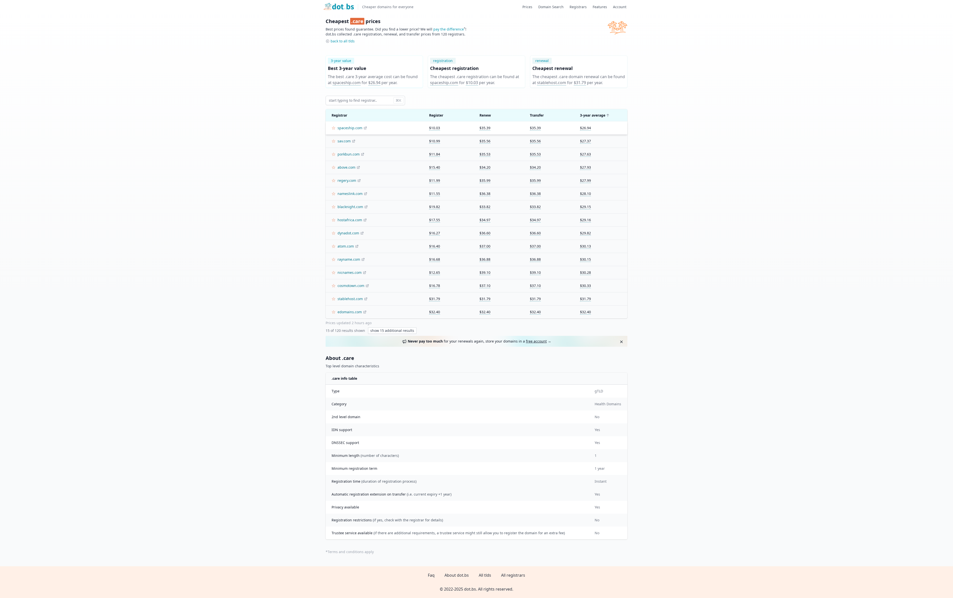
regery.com (347, 180)
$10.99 (434, 141)
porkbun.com (349, 154)
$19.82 (434, 206)
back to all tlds (343, 41)
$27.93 (585, 167)
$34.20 (484, 167)
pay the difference (448, 29)
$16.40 (434, 246)
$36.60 (484, 233)
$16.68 (434, 259)
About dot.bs (456, 575)
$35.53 (484, 154)
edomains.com (350, 312)
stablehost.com (551, 82)
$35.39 (484, 128)
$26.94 (374, 82)
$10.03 (472, 82)
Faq (431, 575)
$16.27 (434, 233)
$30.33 (585, 285)
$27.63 (585, 154)
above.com (346, 167)
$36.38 (484, 193)
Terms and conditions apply (351, 551)
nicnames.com (350, 272)
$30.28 (585, 272)
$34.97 (484, 220)
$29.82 (585, 233)
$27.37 (585, 141)
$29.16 (585, 220)
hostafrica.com (350, 220)
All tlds (485, 575)
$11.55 (434, 193)
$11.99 (434, 180)
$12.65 (434, 272)
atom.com (346, 246)
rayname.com (349, 259)
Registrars (578, 6)
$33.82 (484, 206)
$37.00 (484, 246)
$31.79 (580, 82)
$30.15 (585, 259)
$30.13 (585, 246)
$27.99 (585, 180)
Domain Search (551, 6)
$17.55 (434, 220)
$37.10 (484, 285)
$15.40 (434, 167)
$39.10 (484, 272)
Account (619, 6)
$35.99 (484, 180)
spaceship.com (347, 82)
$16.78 (434, 285)
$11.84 (434, 154)
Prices (527, 6)
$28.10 (585, 193)
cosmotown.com (351, 285)
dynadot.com (348, 233)
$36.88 (484, 259)
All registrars (513, 575)
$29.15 (585, 206)
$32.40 (434, 312)
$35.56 (484, 141)
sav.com (344, 141)
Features (600, 6)
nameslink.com (350, 193)
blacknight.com (350, 206)
